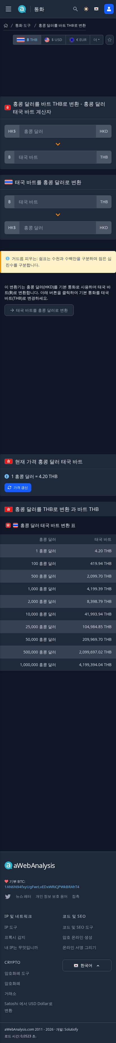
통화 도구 (23, 25)
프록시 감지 (15, 937)
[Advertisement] (58, 70)
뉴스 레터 (23, 896)
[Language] (97, 9)
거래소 (10, 993)
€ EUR (80, 39)
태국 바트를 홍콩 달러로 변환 (42, 310)
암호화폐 (12, 983)
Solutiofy (71, 1029)
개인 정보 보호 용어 (52, 896)
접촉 (75, 896)
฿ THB (31, 39)
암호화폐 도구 (17, 973)
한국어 (87, 965)
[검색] (75, 9)
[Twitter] (8, 896)
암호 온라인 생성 (77, 937)
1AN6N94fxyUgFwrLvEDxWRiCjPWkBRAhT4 (42, 886)
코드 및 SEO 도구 (78, 927)
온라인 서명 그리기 (79, 947)
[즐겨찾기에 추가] (110, 40)
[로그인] (109, 9)
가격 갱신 (21, 487)
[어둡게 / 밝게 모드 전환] (86, 9)
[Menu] (8, 9)
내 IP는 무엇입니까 (21, 947)
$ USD (56, 39)
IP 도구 (11, 927)
